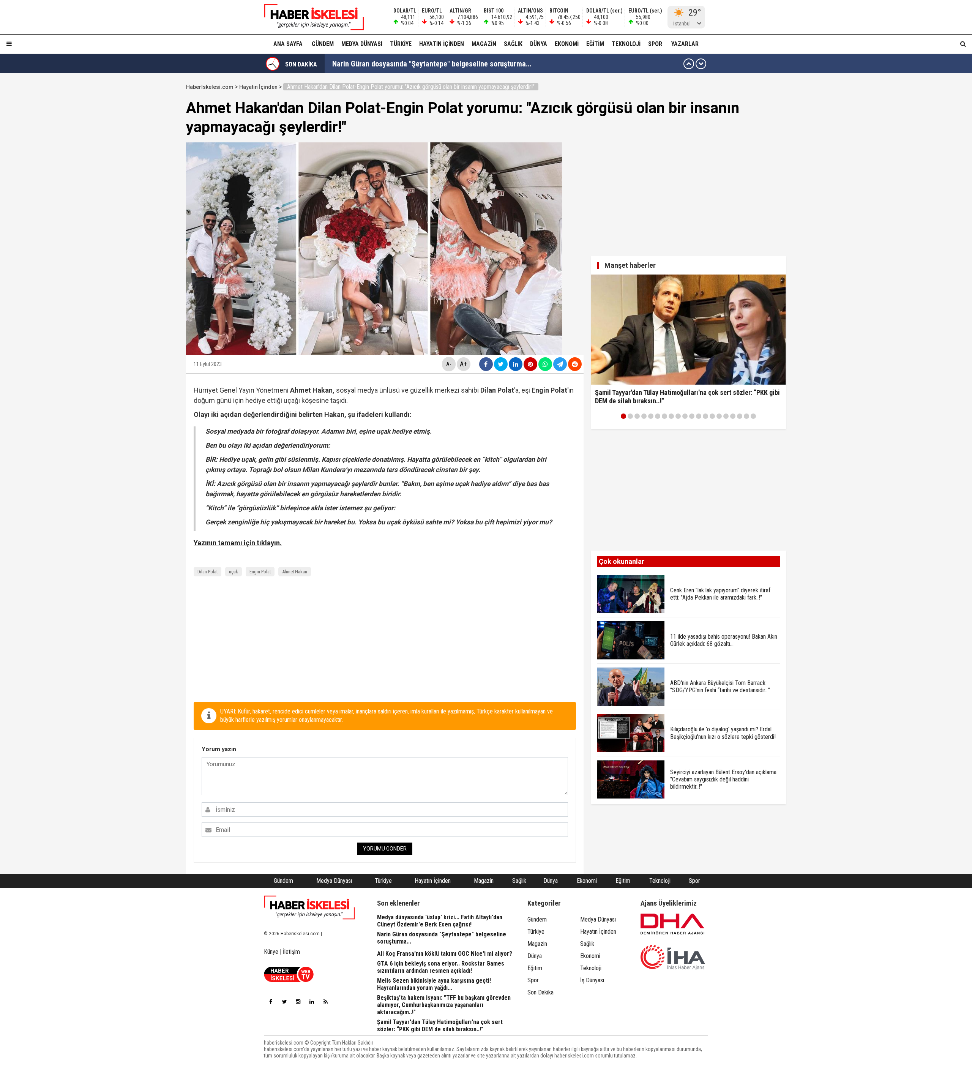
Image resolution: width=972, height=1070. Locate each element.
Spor (655, 43)
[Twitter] (284, 1001)
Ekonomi (567, 43)
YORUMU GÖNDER (385, 849)
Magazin (484, 43)
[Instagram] (298, 1001)
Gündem (323, 43)
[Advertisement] (150, 194)
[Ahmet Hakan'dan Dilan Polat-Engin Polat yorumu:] (309, 17)
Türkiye (401, 43)
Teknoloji (626, 43)
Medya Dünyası (361, 43)
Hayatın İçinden (441, 43)
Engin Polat (260, 571)
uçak (233, 571)
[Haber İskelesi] (309, 907)
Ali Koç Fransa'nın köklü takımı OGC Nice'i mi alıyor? (414, 63)
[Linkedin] (312, 1001)
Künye (271, 951)
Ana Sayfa (288, 43)
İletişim (291, 951)
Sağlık (513, 43)
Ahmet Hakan (294, 571)
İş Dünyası (592, 980)
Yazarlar (685, 43)
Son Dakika (540, 992)
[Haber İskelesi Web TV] (289, 979)
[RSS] (325, 1001)
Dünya (538, 43)
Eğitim (595, 43)
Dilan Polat (207, 571)
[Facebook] (271, 1001)
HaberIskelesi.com (210, 87)
